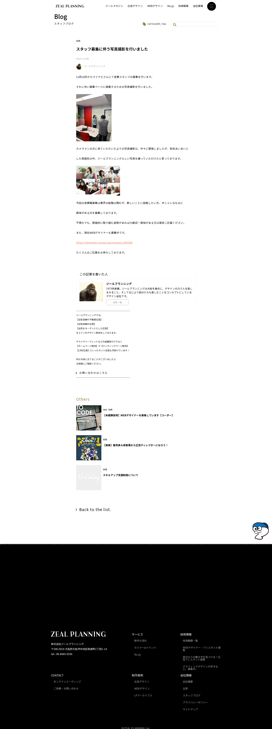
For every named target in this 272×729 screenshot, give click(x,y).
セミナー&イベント (145, 647)
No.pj (170, 6)
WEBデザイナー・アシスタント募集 (202, 649)
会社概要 (188, 681)
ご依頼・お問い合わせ (66, 688)
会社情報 (198, 6)
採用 (78, 40)
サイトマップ (190, 709)
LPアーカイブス (143, 695)
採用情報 (183, 6)
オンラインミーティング (67, 681)
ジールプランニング (94, 66)
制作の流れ (140, 640)
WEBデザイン (155, 6)
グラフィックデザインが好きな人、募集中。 (200, 667)
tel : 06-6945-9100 (61, 654)
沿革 (185, 688)
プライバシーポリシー (195, 702)
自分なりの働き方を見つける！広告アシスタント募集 (202, 658)
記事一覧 (117, 302)
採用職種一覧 (190, 640)
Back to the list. (95, 509)
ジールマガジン (114, 6)
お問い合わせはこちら (93, 373)
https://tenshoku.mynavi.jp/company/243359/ (104, 242)
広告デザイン (135, 6)
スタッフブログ (191, 695)
